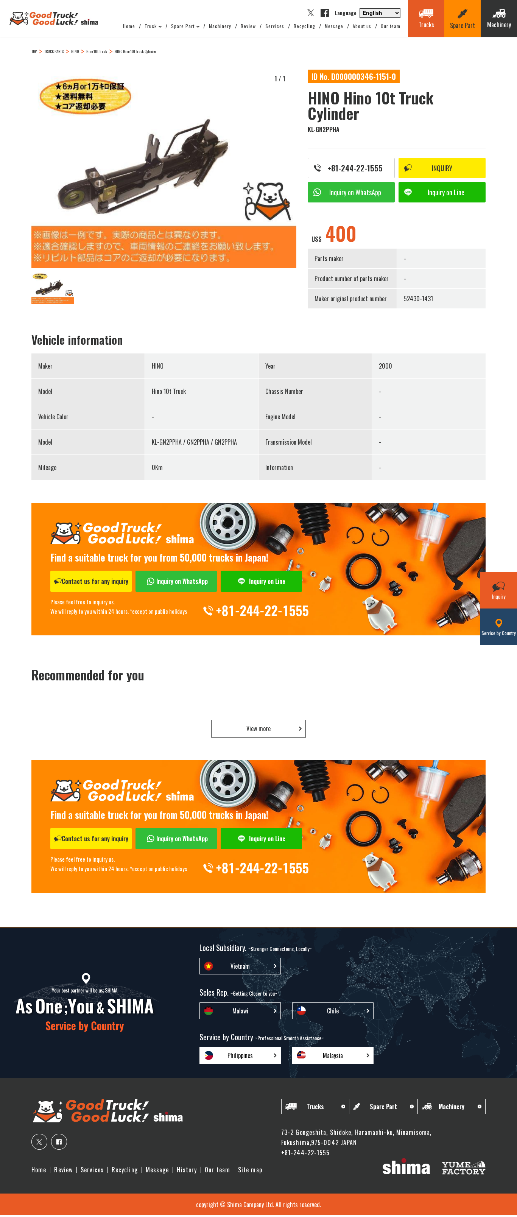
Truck (151, 26)
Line (446, 192)
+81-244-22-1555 (355, 168)
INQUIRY (442, 168)
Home (129, 26)
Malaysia (333, 1055)
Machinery (220, 26)
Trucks (315, 1106)
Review (248, 26)
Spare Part (183, 26)
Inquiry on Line (267, 581)
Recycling (304, 26)
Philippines (240, 1055)
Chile (333, 1010)
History (187, 1170)
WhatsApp (355, 192)
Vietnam (240, 966)
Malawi (240, 1010)
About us (362, 26)
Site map (250, 1170)
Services (274, 26)
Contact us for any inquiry (95, 581)
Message (334, 26)
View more (258, 728)
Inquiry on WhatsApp (182, 581)
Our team (390, 26)
